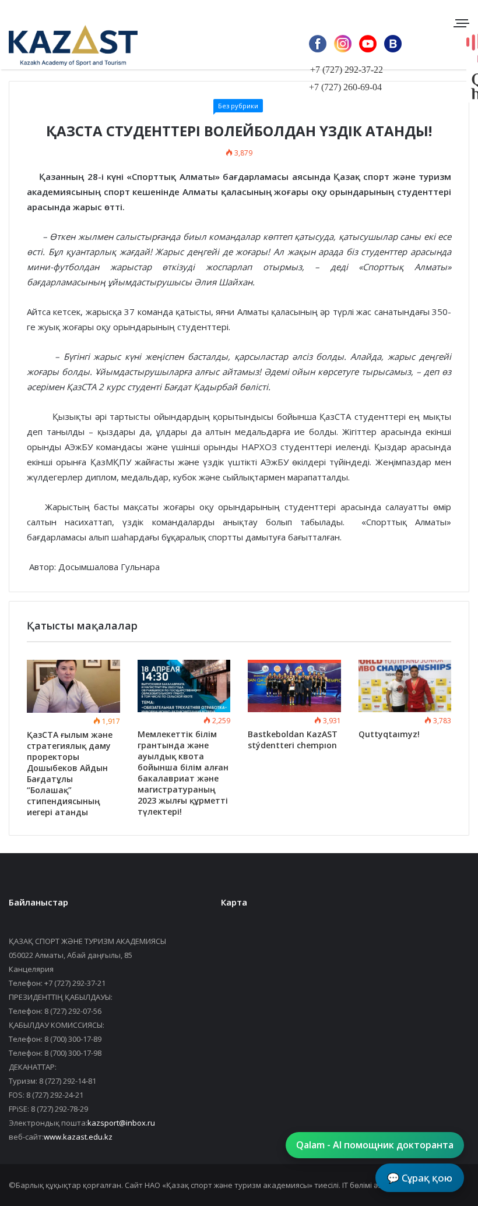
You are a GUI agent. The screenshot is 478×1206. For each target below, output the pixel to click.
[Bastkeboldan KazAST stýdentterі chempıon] (294, 686)
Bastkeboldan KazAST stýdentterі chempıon (293, 739)
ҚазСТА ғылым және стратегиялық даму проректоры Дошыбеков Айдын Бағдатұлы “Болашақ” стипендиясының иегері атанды (70, 773)
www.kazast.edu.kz (78, 1136)
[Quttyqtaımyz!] (405, 686)
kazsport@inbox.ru (121, 1122)
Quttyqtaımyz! (389, 734)
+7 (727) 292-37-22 (346, 70)
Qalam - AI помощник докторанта (375, 1144)
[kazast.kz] (64, 45)
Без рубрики (238, 105)
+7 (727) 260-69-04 (345, 87)
